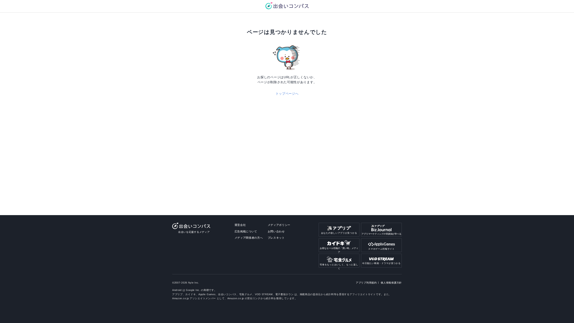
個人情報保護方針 (391, 282)
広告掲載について (246, 231)
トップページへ (287, 93)
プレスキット (276, 237)
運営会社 (240, 225)
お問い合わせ (276, 231)
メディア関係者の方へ (249, 237)
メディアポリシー (279, 225)
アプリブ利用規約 (366, 282)
